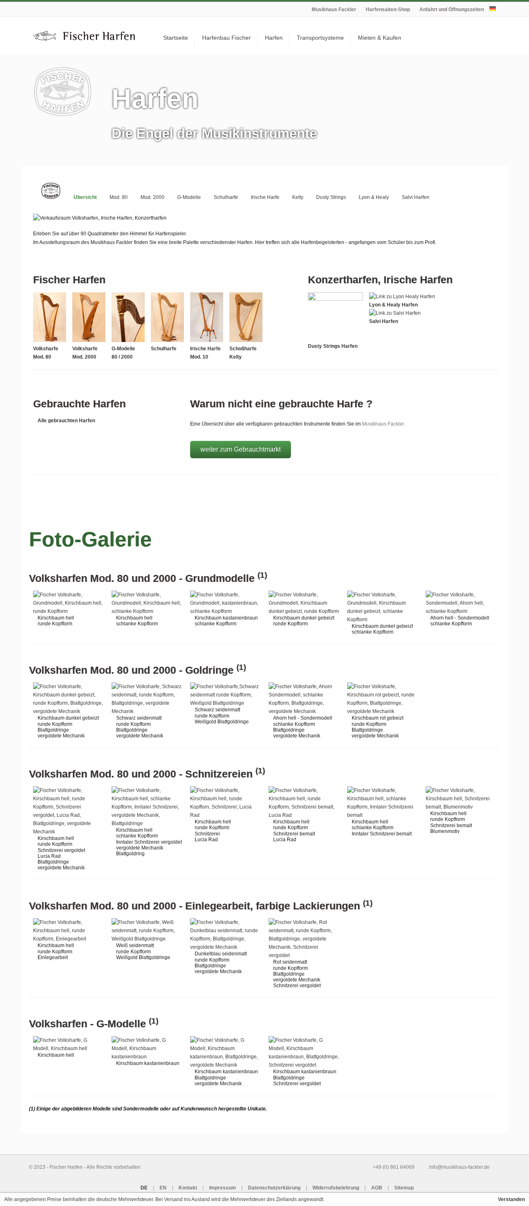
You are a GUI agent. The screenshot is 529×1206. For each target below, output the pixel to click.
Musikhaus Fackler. (383, 424)
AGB (376, 1188)
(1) (262, 575)
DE (144, 1188)
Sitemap (404, 1188)
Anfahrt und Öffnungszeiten (451, 9)
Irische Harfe (265, 197)
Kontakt (188, 1188)
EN (163, 1188)
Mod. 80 (119, 197)
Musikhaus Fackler (334, 9)
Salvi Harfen (415, 197)
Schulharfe (226, 197)
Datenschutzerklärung (274, 1188)
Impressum (222, 1188)
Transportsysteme (320, 37)
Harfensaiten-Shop (388, 9)
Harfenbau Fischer (226, 37)
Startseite (175, 37)
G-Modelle (189, 197)
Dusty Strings (331, 197)
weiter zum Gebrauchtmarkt (240, 449)
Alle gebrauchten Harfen (66, 421)
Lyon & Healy (374, 197)
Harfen (274, 37)
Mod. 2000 (152, 197)
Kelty (297, 197)
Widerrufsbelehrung (335, 1188)
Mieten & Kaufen (379, 37)
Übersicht (85, 197)
